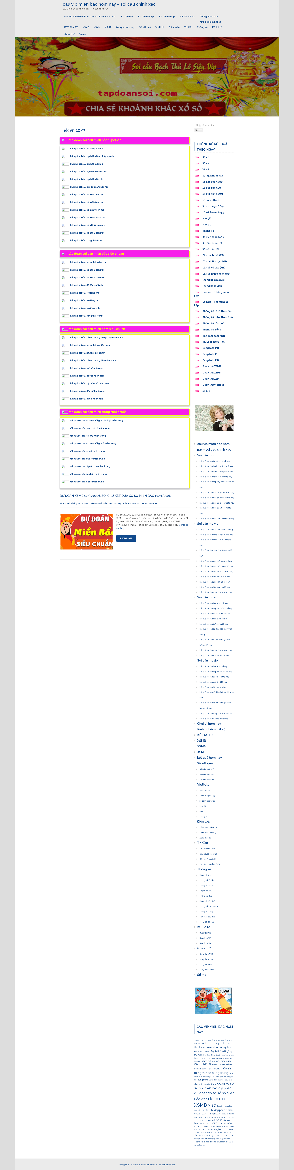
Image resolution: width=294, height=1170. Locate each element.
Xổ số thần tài (210, 249)
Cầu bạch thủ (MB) (213, 255)
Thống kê (202, 27)
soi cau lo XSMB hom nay (204, 1126)
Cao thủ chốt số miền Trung (218, 1055)
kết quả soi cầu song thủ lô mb (86, 316)
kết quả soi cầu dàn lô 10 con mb (87, 225)
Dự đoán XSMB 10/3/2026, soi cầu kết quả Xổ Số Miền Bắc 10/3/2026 (115, 496)
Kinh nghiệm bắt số (210, 22)
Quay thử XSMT (211, 378)
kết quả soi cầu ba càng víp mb (86, 148)
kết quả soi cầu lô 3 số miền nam (87, 368)
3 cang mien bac (200, 1040)
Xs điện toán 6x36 (213, 237)
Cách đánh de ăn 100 (206, 1069)
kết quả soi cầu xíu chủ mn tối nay (214, 654)
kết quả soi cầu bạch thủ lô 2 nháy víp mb (92, 156)
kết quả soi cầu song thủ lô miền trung (90, 428)
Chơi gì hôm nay (209, 16)
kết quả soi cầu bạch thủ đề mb (86, 164)
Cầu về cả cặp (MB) (213, 267)
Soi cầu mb (127, 16)
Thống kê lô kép (201, 1141)
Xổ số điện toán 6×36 (208, 826)
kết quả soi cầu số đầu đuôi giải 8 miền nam (93, 360)
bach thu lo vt (205, 1051)
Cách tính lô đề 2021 (205, 1064)
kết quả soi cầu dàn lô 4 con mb (87, 233)
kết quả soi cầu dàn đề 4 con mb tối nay (217, 491)
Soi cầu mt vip (187, 16)
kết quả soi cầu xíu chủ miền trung (88, 436)
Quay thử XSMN (211, 372)
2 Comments (151, 503)
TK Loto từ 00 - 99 (213, 341)
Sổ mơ (82, 34)
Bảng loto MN (210, 360)
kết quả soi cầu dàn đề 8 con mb (87, 210)
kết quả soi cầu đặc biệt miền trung (88, 474)
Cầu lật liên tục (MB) (214, 261)
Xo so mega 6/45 (213, 206)
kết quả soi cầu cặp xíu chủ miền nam (89, 383)
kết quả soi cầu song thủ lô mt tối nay (216, 712)
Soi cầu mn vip (166, 16)
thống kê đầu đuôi (213, 279)
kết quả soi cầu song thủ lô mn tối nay (216, 649)
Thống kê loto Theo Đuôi (217, 317)
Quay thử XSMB (211, 366)
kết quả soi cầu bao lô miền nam (87, 376)
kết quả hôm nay (125, 27)
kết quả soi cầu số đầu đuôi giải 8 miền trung (93, 443)
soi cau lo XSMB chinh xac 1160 (217, 1123)
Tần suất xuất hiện (213, 335)
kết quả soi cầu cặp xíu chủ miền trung (90, 466)
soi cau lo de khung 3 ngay (219, 1117)
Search (198, 130)
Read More (126, 538)
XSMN (97, 27)
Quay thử (69, 34)
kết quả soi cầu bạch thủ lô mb (86, 179)
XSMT (108, 27)
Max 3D (206, 218)
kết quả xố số (203, 1110)
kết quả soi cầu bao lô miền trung (87, 459)
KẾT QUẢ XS (71, 27)
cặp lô (209, 1084)
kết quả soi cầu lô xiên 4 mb (85, 308)
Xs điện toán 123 (212, 243)
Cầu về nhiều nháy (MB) (216, 273)
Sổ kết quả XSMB (212, 181)
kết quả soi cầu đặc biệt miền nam (88, 391)
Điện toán (174, 27)
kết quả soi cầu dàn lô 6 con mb (87, 277)
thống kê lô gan (212, 286)
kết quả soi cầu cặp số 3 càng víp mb (89, 187)
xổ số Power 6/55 (213, 212)
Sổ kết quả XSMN (212, 194)
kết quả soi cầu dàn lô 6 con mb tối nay (216, 565)
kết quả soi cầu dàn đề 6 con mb (87, 202)
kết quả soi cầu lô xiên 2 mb (85, 293)
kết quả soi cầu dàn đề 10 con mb (87, 217)
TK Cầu (188, 27)
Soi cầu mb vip (146, 16)
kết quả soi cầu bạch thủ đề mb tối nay (216, 465)
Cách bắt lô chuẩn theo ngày (216, 1061)
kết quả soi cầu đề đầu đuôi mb (86, 285)
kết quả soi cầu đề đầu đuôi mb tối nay (216, 570)
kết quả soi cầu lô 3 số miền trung (87, 451)
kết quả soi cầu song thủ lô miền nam (90, 345)
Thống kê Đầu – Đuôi (209, 905)
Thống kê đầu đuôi (213, 323)
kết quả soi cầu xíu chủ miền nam (87, 353)
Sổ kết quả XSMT (212, 187)
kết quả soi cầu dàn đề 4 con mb (87, 194)
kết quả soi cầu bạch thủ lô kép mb (88, 171)
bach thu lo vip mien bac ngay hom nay (213, 1047)
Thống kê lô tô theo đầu (217, 311)
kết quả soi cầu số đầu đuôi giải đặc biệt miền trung (97, 420)
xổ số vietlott (210, 200)
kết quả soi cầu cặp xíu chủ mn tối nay (216, 607)
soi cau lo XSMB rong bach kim (213, 1129)
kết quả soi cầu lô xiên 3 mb (84, 300)
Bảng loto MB (210, 348)
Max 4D (206, 224)
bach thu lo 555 (214, 1040)
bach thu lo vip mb (212, 1043)
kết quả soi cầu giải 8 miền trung (87, 481)
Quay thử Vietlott (213, 384)
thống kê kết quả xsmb (220, 1139)
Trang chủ (124, 1165)
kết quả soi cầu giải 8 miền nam (87, 399)
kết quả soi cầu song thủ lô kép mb (88, 262)
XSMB (86, 27)
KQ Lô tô (217, 27)
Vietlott (159, 27)
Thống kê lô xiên (207, 879)
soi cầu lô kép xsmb (220, 1132)
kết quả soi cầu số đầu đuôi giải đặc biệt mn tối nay (215, 638)
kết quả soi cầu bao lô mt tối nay (213, 665)
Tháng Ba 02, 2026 (80, 503)
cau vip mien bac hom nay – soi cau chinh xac (109, 4)
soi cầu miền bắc (202, 1138)
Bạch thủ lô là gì (220, 1051)
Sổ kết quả (145, 27)
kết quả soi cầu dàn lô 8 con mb (87, 270)
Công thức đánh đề (216, 1080)
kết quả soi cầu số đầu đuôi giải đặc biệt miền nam (96, 337)
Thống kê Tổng (212, 329)
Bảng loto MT (210, 354)
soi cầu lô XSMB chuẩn (223, 1135)
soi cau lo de (226, 1114)
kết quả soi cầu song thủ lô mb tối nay (216, 591)
